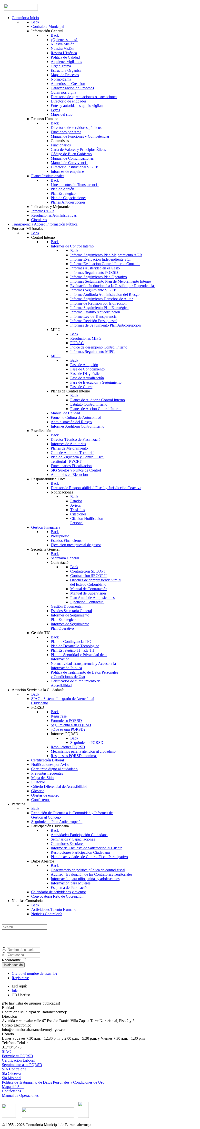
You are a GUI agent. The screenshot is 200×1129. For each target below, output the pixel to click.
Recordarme (11, 960)
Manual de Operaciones (20, 1095)
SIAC (6, 1051)
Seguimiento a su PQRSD (22, 1065)
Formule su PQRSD (17, 1056)
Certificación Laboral (18, 1060)
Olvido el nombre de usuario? (34, 973)
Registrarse (20, 978)
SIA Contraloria (14, 1069)
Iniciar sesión (13, 965)
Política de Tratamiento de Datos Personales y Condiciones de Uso (53, 1082)
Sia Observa (11, 1073)
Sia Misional (11, 1078)
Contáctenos (11, 1091)
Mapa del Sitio (13, 1087)
